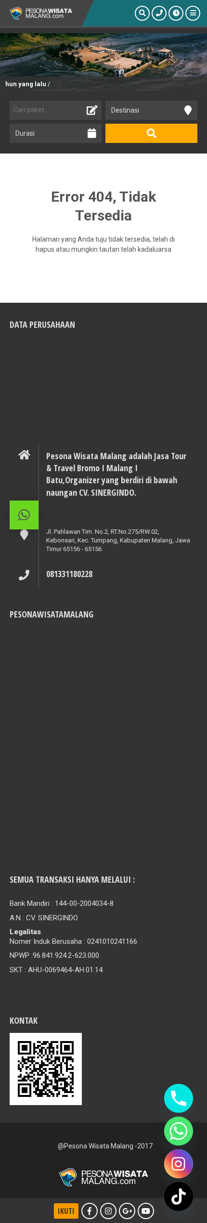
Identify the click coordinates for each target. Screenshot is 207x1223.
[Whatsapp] (178, 1131)
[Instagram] (178, 1163)
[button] (24, 515)
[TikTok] (178, 1196)
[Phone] (178, 1098)
